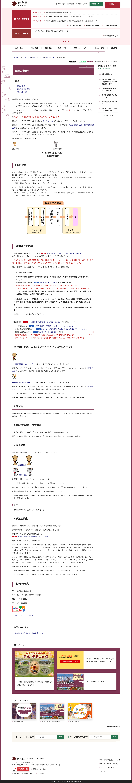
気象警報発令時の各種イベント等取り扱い (109, 89)
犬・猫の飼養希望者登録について (109, 96)
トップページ (16, 57)
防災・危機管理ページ (111, 25)
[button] (60, 4)
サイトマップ (105, 771)
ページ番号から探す (79, 737)
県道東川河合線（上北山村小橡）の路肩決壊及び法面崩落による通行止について (71, 21)
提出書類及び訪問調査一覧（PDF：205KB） (45, 322)
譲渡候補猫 (23, 475)
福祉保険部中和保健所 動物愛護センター (30, 633)
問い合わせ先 (22, 92)
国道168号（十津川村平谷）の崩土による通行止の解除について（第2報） (69, 16)
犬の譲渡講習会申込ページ (22, 364)
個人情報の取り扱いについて (110, 760)
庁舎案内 (41, 773)
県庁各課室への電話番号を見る (24, 773)
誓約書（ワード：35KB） (49, 283)
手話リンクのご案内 (39, 769)
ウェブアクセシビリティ (109, 767)
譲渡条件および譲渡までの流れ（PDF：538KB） (64, 253)
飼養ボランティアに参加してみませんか (109, 109)
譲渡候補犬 (22, 465)
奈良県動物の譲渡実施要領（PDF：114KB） (34, 537)
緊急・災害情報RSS (92, 25)
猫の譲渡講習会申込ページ (22, 382)
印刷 (91, 61)
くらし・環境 (26, 57)
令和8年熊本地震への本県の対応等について (60, 12)
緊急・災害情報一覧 (75, 25)
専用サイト (47, 121)
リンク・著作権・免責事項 (109, 763)
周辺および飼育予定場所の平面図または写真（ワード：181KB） (64, 329)
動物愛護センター (51, 57)
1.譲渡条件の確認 (23, 89)
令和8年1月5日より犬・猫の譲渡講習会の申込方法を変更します (109, 82)
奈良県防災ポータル (111, 36)
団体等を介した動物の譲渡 (109, 103)
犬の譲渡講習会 (74, 125)
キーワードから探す (24, 737)
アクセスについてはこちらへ (22, 615)
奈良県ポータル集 (114, 726)
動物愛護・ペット (38, 57)
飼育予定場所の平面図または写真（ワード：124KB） (54, 326)
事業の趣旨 (21, 86)
